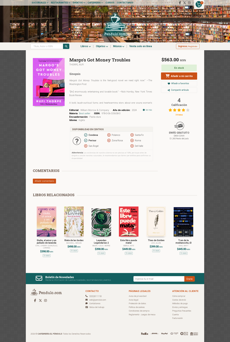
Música (117, 46)
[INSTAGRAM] (189, 3)
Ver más (148, 110)
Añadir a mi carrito (181, 76)
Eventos (78, 2)
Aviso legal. (134, 300)
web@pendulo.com (97, 300)
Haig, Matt (183, 246)
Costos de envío (179, 300)
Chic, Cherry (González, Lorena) (46, 247)
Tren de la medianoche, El (184, 241)
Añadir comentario (44, 181)
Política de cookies (137, 307)
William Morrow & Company (94, 110)
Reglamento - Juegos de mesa (142, 314)
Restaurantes (59, 2)
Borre (107, 246)
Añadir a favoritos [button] (180, 83)
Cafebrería (94, 2)
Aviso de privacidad (137, 296)
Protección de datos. (137, 303)
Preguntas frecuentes (181, 311)
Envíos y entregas (180, 307)
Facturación (177, 318)
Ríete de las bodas (74, 240)
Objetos (101, 46)
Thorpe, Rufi (76, 64)
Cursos (109, 2)
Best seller (84, 113)
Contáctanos (125, 2)
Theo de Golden (156, 240)
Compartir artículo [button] (180, 90)
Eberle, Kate (128, 246)
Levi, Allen (156, 243)
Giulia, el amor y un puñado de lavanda (46, 241)
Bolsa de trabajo (96, 307)
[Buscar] (66, 46)
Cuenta (175, 314)
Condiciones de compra (139, 311)
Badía (95, 246)
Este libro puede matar (128, 241)
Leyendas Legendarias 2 (101, 241)
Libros (85, 46)
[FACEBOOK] (180, 3)
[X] (184, 3)
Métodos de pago (180, 303)
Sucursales (39, 2)
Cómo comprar (178, 296)
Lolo (101, 246)
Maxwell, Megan (74, 243)
